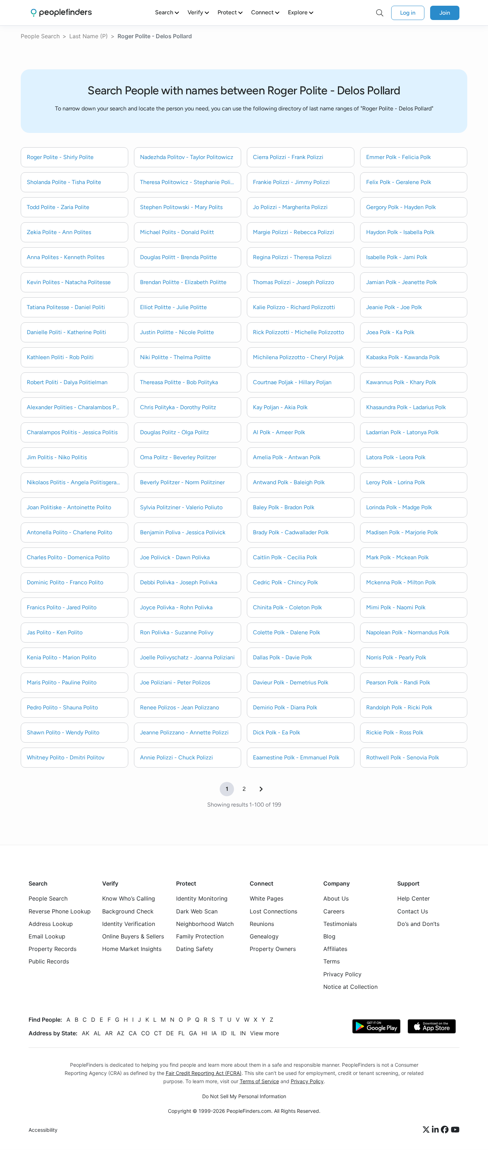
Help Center (413, 898)
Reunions (262, 923)
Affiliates (335, 949)
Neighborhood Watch (205, 923)
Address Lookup (51, 923)
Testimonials (340, 923)
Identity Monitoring (202, 898)
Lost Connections (273, 911)
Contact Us (412, 911)
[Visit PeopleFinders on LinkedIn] (436, 1130)
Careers (333, 911)
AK (85, 1033)
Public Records (49, 961)
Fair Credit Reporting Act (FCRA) (203, 1073)
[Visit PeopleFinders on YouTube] (455, 1130)
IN (243, 1033)
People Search (40, 36)
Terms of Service (259, 1081)
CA (133, 1033)
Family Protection (200, 936)
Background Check (128, 911)
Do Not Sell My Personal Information (244, 1097)
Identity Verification (128, 923)
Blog (329, 936)
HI (204, 1033)
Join (444, 12)
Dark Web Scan (197, 911)
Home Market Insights (131, 949)
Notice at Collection (350, 986)
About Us (336, 898)
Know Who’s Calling (128, 898)
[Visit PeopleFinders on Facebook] (446, 1130)
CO (145, 1033)
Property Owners (273, 949)
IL (233, 1033)
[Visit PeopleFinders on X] (427, 1130)
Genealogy (264, 936)
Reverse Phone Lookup (60, 911)
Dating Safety (194, 949)
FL (181, 1033)
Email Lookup (47, 936)
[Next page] (261, 789)
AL (97, 1033)
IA (214, 1033)
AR (109, 1033)
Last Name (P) (88, 36)
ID (224, 1033)
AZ (120, 1033)
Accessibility (43, 1130)
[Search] (379, 13)
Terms (331, 961)
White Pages (266, 898)
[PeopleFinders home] (61, 13)
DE (170, 1033)
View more (264, 1033)
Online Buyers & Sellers (133, 936)
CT (158, 1033)
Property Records (52, 949)
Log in (407, 12)
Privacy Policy (342, 974)
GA (193, 1033)
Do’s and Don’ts (418, 923)
